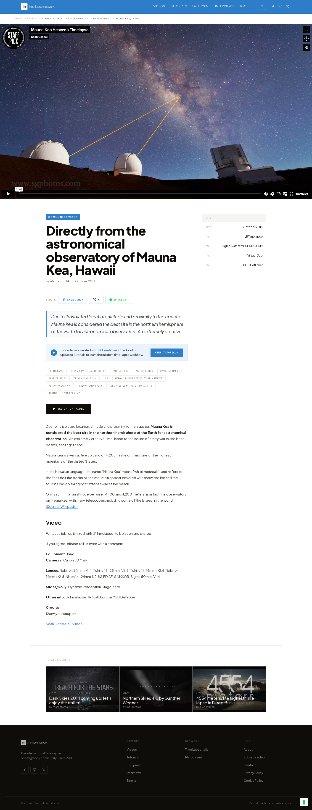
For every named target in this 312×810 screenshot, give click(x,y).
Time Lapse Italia (197, 749)
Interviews (224, 6)
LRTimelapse (107, 350)
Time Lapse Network (277, 803)
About (248, 749)
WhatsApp (122, 299)
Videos (159, 6)
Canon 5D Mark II (171, 371)
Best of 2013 (57, 378)
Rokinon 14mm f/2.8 (90, 386)
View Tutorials (166, 352)
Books (245, 6)
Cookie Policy (253, 780)
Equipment (201, 6)
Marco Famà (194, 757)
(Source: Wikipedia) (62, 506)
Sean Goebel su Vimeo (64, 623)
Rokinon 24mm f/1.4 (84, 378)
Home (19, 18)
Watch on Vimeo (71, 408)
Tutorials (178, 6)
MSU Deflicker (144, 371)
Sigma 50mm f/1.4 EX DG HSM (88, 371)
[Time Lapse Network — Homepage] (38, 6)
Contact (250, 765)
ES (261, 6)
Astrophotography (59, 386)
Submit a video (254, 757)
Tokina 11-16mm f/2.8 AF (64, 393)
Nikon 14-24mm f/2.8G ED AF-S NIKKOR (139, 378)
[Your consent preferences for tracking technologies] (304, 802)
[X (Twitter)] (287, 6)
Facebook (75, 299)
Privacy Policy (253, 773)
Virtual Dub (121, 371)
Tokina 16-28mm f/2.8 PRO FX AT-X (131, 386)
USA (106, 378)
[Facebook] (273, 6)
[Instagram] (280, 6)
